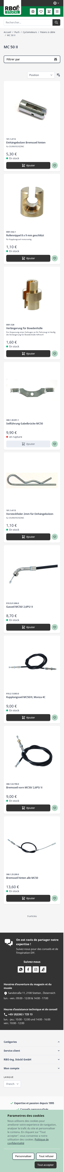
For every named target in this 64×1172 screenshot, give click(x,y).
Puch (17, 32)
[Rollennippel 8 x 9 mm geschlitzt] (32, 202)
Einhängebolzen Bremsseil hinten (26, 142)
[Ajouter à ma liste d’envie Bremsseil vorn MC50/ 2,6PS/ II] (55, 808)
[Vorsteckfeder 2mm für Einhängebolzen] (32, 480)
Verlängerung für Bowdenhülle (24, 328)
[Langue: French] (56, 3)
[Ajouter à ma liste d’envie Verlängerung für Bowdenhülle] (55, 353)
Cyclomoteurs (30, 32)
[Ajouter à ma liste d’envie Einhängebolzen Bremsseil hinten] (55, 165)
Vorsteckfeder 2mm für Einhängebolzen (29, 513)
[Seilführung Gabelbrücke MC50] (32, 390)
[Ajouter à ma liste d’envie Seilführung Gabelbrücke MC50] (55, 444)
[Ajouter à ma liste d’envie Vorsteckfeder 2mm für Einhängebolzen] (55, 537)
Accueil (7, 32)
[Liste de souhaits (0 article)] (41, 11)
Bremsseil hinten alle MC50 (22, 877)
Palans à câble (47, 32)
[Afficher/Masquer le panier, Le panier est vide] (49, 11)
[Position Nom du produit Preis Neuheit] (41, 75)
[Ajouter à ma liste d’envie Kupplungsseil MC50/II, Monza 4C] (55, 717)
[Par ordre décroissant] (58, 75)
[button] (32, 1042)
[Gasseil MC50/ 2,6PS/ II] (32, 573)
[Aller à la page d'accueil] (12, 7)
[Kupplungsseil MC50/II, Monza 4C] (32, 663)
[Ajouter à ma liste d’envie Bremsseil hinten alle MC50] (55, 898)
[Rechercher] (56, 22)
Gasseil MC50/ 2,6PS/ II (19, 606)
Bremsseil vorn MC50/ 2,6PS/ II (24, 787)
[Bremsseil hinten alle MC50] (32, 844)
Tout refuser (46, 1156)
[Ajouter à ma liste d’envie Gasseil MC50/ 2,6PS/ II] (55, 627)
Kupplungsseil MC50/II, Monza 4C (25, 697)
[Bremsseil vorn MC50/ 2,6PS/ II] (32, 754)
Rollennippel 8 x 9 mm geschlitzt (25, 235)
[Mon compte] (33, 11)
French (10, 1084)
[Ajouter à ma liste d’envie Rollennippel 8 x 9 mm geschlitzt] (55, 258)
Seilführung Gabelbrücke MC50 (24, 423)
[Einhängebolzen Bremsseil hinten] (32, 109)
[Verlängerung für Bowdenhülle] (32, 294)
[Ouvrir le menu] (57, 11)
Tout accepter (45, 1165)
